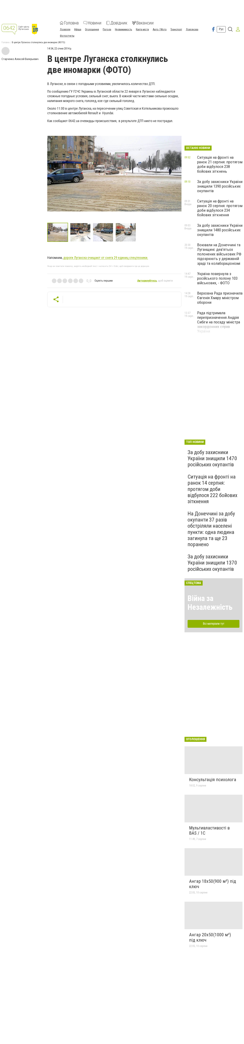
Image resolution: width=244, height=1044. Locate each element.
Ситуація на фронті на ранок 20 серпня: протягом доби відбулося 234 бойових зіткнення (219, 208)
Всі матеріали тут (213, 623)
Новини (94, 23)
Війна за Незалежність (210, 603)
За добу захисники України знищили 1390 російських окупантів (219, 186)
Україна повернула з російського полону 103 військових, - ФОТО (217, 278)
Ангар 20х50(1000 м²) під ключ (210, 937)
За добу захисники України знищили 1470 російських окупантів (212, 458)
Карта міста (142, 29)
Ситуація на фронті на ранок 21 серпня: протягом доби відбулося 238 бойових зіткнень (219, 164)
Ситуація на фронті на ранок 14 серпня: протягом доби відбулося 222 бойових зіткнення (212, 489)
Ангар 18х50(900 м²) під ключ (212, 884)
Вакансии (145, 23)
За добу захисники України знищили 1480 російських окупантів (219, 230)
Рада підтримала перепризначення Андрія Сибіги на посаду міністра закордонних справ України (218, 322)
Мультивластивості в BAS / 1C (209, 830)
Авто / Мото (160, 29)
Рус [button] (221, 29)
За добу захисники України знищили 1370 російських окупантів (212, 562)
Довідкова (192, 29)
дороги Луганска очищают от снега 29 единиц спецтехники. (105, 258)
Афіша (77, 29)
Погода (107, 29)
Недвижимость (123, 29)
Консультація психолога (212, 779)
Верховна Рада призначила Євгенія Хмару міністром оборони (219, 298)
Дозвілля (65, 29)
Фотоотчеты (67, 35)
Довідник (118, 23)
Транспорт (176, 29)
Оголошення (92, 29)
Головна (71, 23)
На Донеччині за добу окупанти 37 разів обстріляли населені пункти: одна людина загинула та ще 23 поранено (211, 529)
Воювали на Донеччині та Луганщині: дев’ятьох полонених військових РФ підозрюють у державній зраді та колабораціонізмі (219, 254)
